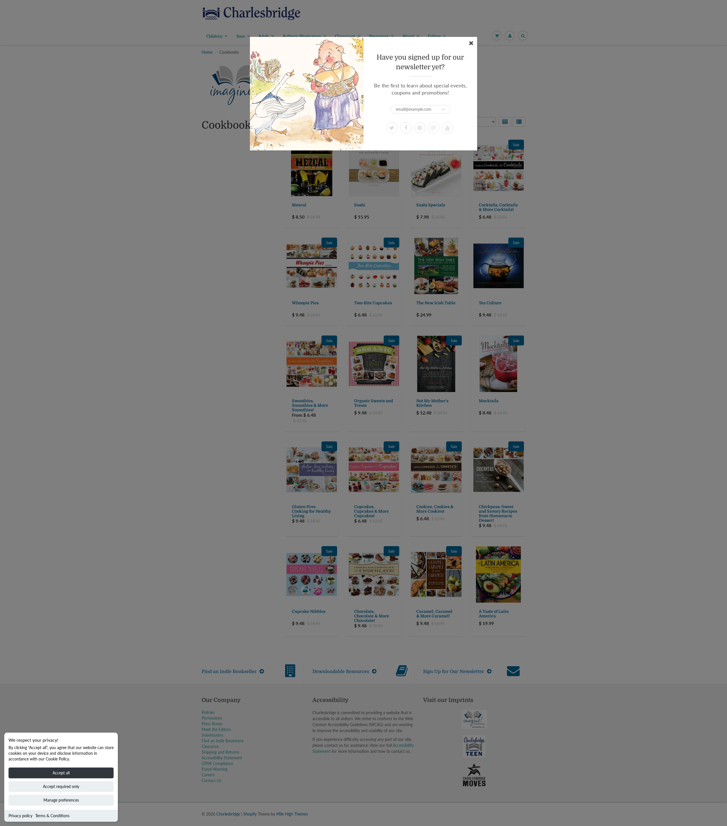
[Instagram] (433, 127)
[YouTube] (447, 127)
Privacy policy (20, 815)
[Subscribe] (443, 109)
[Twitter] (392, 127)
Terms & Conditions (52, 815)
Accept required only (61, 786)
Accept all (61, 772)
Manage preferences (61, 800)
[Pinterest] (419, 127)
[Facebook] (405, 127)
